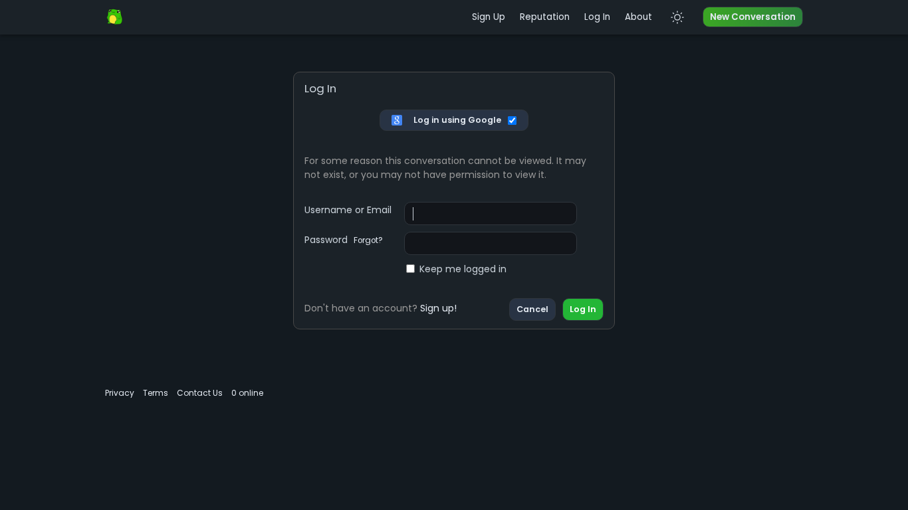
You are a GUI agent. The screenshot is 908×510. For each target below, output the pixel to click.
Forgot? (368, 240)
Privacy (119, 392)
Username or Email (348, 209)
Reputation (545, 17)
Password (343, 239)
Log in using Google (457, 120)
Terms (155, 392)
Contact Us (200, 392)
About (638, 17)
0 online (247, 392)
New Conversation (753, 17)
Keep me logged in (463, 269)
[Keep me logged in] (513, 120)
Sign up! (438, 308)
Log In (597, 17)
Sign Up (488, 17)
